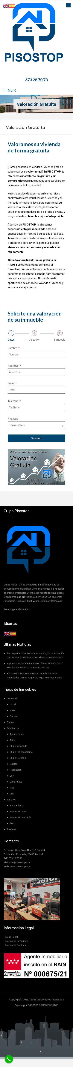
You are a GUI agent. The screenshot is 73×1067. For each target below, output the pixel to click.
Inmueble (59, 339)
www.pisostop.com (20, 866)
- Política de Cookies (15, 945)
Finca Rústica (17, 805)
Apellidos (13, 365)
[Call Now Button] (9, 1059)
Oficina (13, 716)
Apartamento (17, 734)
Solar (12, 823)
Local (13, 704)
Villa (12, 793)
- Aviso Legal (11, 937)
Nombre (13, 348)
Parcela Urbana (18, 811)
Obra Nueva (16, 781)
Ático (13, 740)
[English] (7, 633)
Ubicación (34, 339)
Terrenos (11, 799)
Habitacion (16, 769)
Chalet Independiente (21, 752)
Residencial (13, 728)
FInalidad (13, 418)
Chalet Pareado (18, 758)
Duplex (13, 763)
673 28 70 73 (36, 79)
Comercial (12, 698)
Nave (12, 710)
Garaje (10, 722)
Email (11, 383)
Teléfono (13, 401)
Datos (11, 339)
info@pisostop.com (20, 862)
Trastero (11, 829)
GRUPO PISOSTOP (48, 1005)
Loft (12, 775)
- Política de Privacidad (16, 941)
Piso (12, 787)
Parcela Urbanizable (20, 817)
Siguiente (36, 438)
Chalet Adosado (18, 746)
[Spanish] (13, 633)
